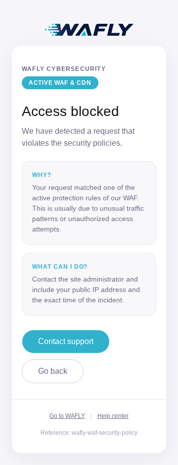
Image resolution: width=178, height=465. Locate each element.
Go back (52, 371)
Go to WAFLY (67, 415)
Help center (113, 415)
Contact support (65, 341)
